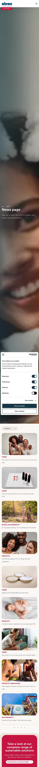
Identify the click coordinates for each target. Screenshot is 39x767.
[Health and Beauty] (2, 206)
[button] (36, 4)
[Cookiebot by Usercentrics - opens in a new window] (29, 354)
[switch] (34, 381)
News (8, 206)
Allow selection (19, 411)
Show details (29, 400)
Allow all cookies (19, 406)
